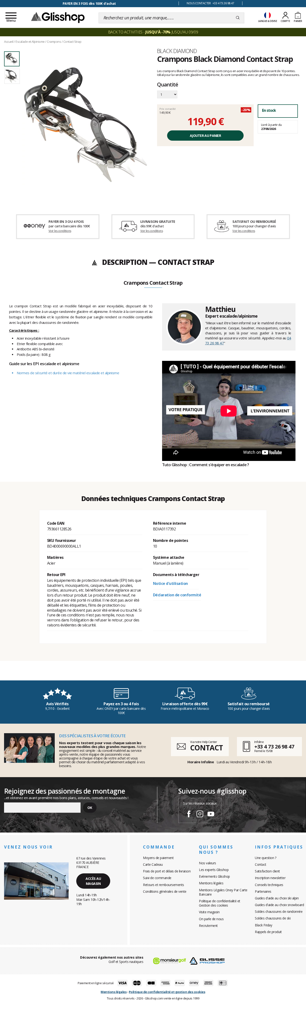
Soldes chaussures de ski (272, 918)
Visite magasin (209, 912)
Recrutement (208, 925)
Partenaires (263, 891)
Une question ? (265, 857)
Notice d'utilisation (170, 583)
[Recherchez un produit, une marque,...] (238, 18)
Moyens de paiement (158, 857)
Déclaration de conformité (177, 595)
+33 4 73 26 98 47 (274, 746)
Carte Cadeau (153, 864)
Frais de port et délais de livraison (167, 871)
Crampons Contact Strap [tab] (153, 283)
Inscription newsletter (270, 878)
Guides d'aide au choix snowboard (279, 905)
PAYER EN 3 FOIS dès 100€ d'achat (89, 3)
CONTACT (206, 748)
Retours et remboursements (163, 884)
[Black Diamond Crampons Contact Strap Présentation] (85, 124)
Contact (260, 864)
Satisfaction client (267, 871)
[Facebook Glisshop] (189, 814)
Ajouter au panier (205, 135)
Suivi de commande (157, 878)
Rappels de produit (268, 932)
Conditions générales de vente (164, 891)
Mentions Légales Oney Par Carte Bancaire (223, 892)
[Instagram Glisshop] (200, 814)
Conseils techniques (269, 884)
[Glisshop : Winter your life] (58, 17)
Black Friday (263, 925)
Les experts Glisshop (214, 869)
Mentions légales (211, 883)
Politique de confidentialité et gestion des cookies (167, 992)
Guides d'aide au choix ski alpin (277, 898)
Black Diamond (177, 51)
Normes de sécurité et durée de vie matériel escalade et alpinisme (68, 372)
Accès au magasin (93, 881)
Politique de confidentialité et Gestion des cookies (219, 903)
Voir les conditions (60, 231)
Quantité (167, 85)
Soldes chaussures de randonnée (278, 911)
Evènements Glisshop (214, 876)
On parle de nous (211, 919)
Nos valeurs (207, 863)
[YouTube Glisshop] (211, 814)
